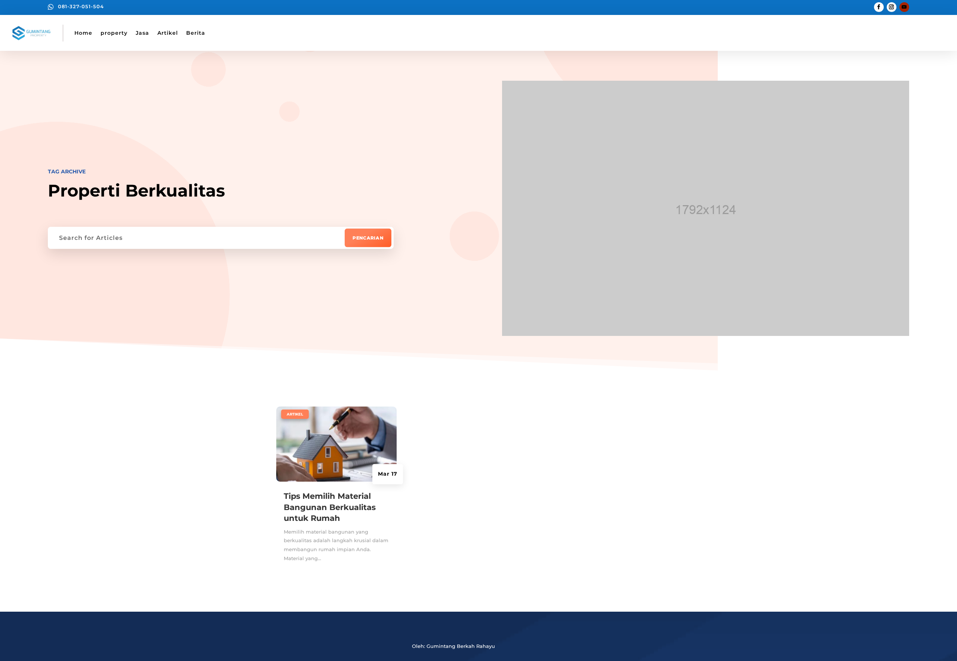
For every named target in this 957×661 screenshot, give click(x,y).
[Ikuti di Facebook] (879, 7)
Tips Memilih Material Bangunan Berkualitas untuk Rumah (330, 507)
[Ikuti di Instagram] (891, 7)
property (114, 33)
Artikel (167, 33)
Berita (195, 33)
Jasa (142, 33)
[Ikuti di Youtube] (904, 7)
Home (83, 33)
